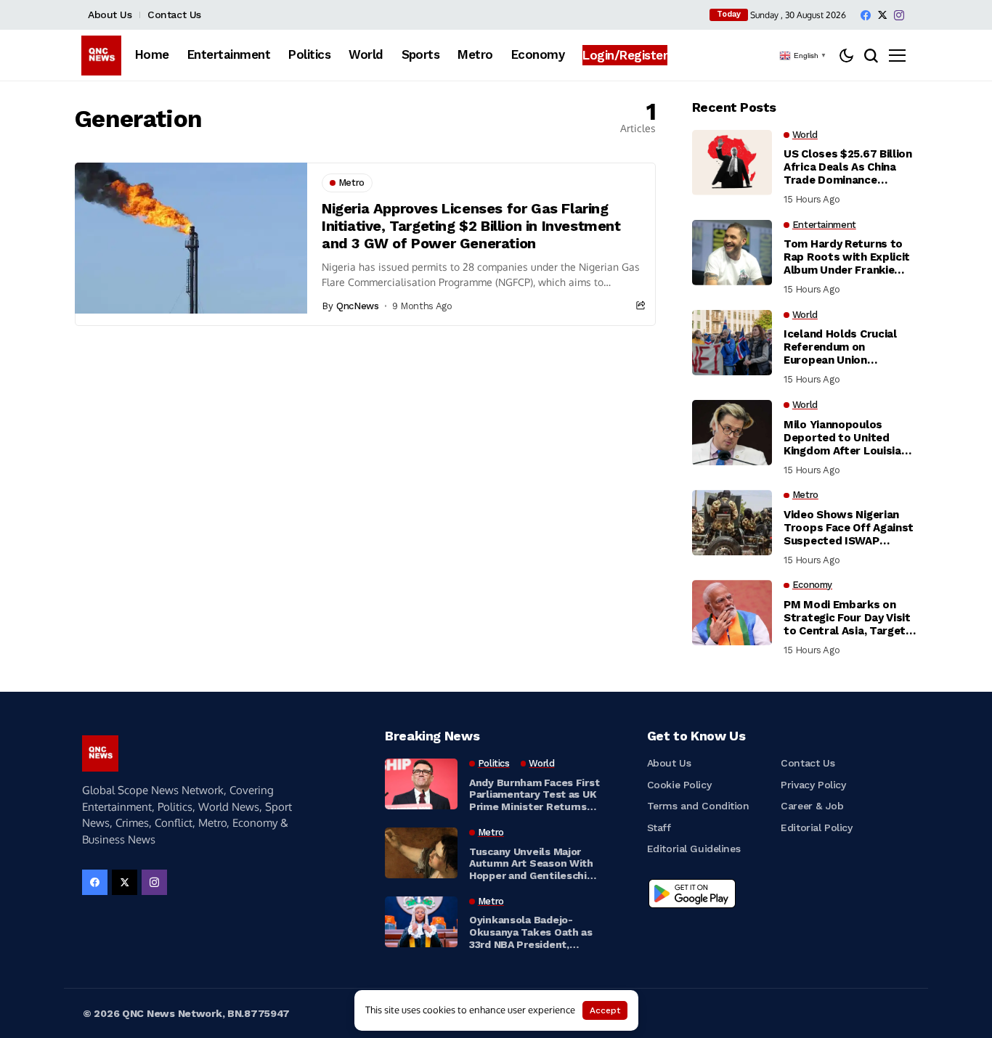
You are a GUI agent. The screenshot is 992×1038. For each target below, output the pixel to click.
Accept (605, 1010)
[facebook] (866, 15)
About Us (110, 14)
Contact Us (174, 14)
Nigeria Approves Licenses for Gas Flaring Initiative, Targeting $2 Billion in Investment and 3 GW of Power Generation (471, 226)
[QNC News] (101, 55)
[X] (882, 15)
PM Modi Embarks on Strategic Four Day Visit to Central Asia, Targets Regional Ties (848, 617)
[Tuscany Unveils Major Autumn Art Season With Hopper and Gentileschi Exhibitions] (421, 852)
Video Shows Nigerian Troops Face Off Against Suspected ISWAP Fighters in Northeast (849, 527)
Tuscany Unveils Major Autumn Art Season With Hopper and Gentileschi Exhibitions (531, 864)
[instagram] (899, 15)
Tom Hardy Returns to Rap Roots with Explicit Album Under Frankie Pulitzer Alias (847, 257)
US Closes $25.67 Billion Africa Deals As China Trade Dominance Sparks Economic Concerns (848, 167)
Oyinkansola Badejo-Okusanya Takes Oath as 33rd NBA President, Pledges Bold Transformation (531, 932)
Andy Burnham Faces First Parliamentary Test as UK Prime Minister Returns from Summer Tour (534, 795)
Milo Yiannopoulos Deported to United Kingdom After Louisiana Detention (849, 437)
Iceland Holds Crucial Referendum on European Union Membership (840, 347)
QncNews (357, 306)
